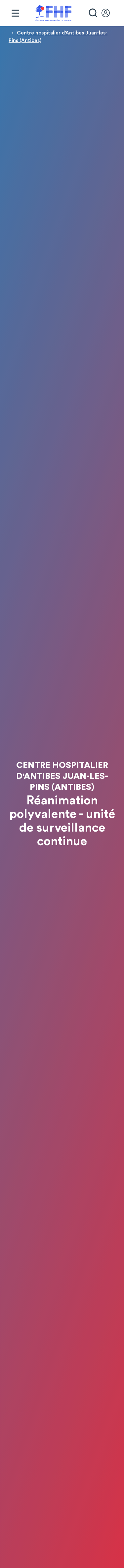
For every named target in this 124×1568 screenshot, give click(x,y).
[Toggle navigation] (15, 13)
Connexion (108, 13)
